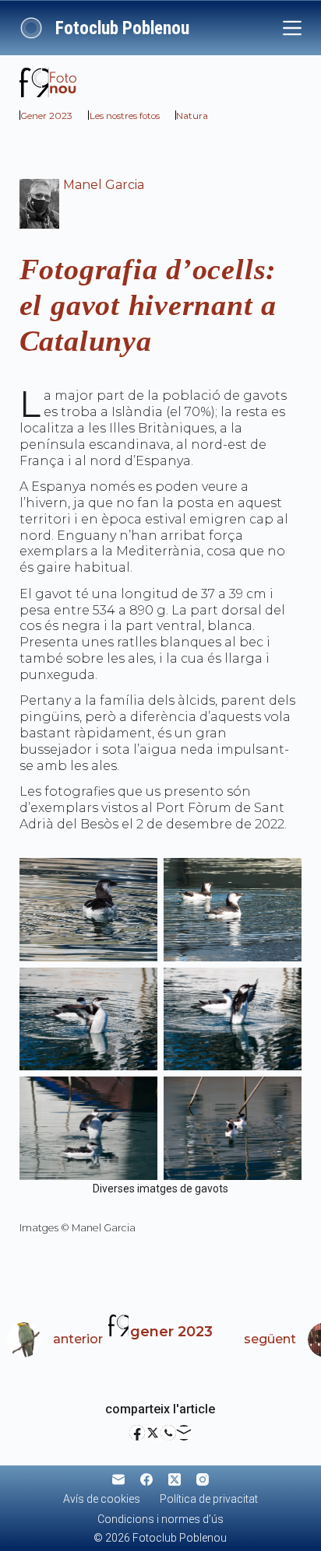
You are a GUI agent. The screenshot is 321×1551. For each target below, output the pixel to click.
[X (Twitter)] (152, 1433)
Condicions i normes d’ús (160, 1519)
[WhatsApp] (168, 1433)
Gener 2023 (46, 115)
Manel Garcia (103, 184)
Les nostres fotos (125, 115)
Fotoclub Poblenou (122, 28)
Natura (192, 115)
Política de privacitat (209, 1498)
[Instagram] (202, 1479)
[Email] (184, 1433)
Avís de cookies (101, 1498)
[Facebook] (137, 1433)
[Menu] (292, 28)
